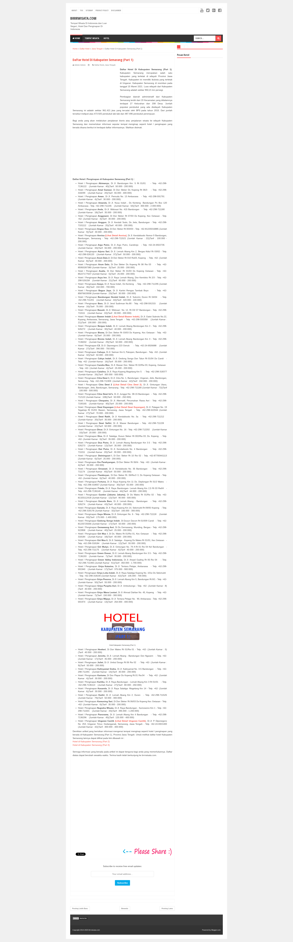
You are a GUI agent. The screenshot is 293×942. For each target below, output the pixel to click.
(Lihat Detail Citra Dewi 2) (127, 384)
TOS (81, 10)
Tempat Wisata (92, 38)
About (74, 10)
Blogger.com (216, 930)
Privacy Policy (102, 10)
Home (77, 38)
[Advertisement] (95, 87)
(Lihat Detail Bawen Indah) (125, 316)
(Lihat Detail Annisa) (116, 235)
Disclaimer (116, 10)
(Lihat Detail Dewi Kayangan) (129, 407)
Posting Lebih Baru (80, 908)
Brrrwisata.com (83, 18)
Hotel (106, 38)
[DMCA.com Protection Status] (80, 919)
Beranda (124, 908)
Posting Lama (167, 908)
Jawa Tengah (110, 65)
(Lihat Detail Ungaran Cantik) (130, 721)
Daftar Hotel (99, 65)
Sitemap (89, 10)
